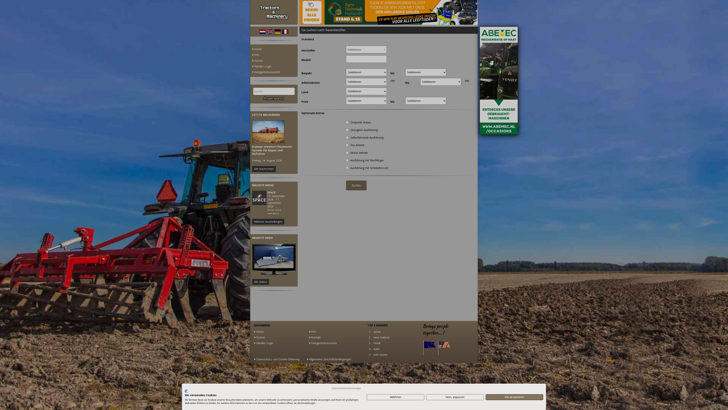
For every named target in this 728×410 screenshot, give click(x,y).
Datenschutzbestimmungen (346, 388)
